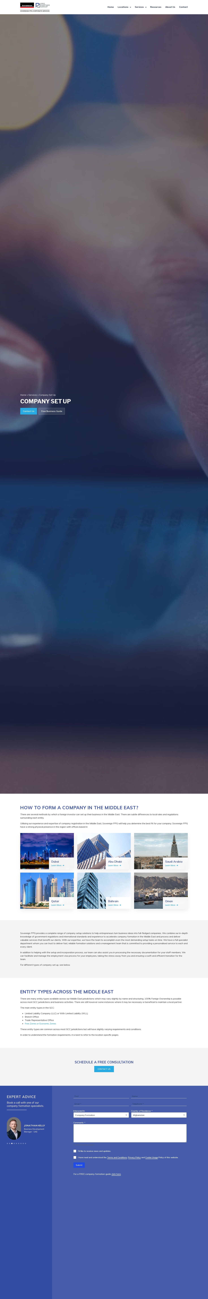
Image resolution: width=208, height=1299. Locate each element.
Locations (123, 7)
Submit (79, 1165)
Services (139, 7)
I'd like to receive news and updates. (94, 1151)
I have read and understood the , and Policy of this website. (128, 1157)
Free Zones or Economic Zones (40, 1023)
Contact (183, 7)
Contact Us (28, 411)
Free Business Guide (51, 411)
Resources (155, 7)
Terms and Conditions (117, 1157)
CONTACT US (104, 1069)
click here (116, 1174)
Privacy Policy (134, 1157)
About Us (170, 7)
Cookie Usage (151, 1157)
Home (111, 7)
